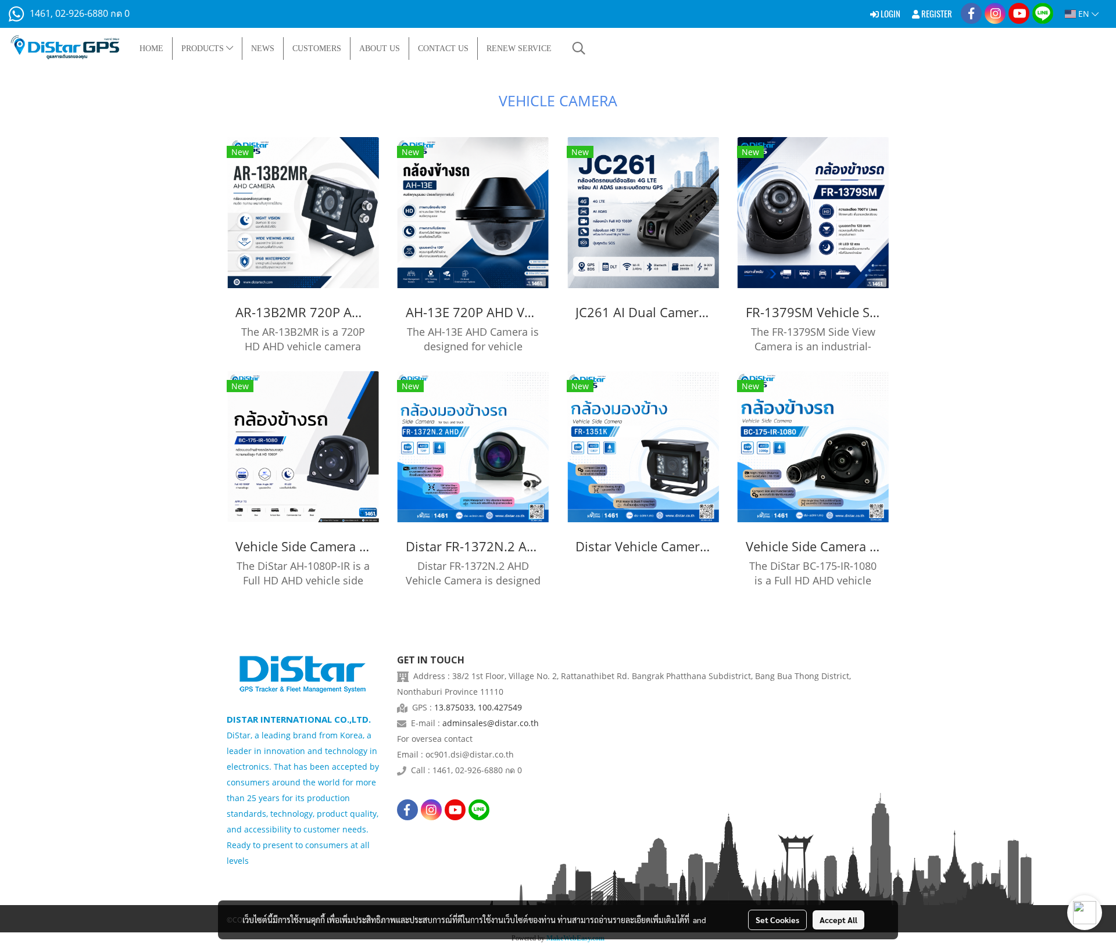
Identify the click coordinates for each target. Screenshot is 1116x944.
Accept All (838, 919)
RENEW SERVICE (519, 48)
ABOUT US (379, 48)
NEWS (262, 48)
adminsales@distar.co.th (490, 722)
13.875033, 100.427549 (478, 707)
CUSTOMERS (316, 48)
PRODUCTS (203, 48)
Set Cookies (777, 919)
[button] (579, 48)
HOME (151, 48)
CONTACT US (443, 48)
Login (889, 14)
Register (936, 14)
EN (1084, 13)
